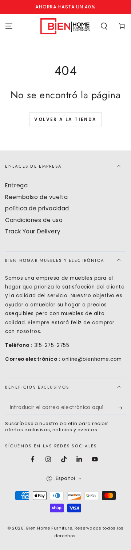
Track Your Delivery (32, 231)
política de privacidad (37, 208)
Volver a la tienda (65, 119)
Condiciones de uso (34, 220)
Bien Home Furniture (49, 528)
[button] (104, 26)
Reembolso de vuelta (36, 197)
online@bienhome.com (92, 359)
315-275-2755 (52, 345)
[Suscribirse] (122, 408)
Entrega (16, 185)
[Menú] (9, 26)
